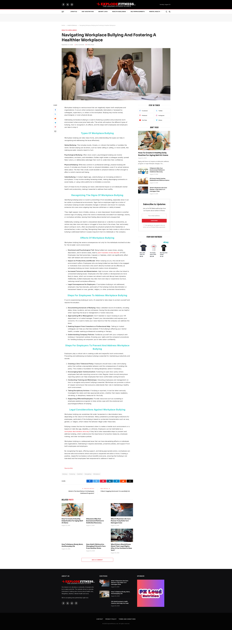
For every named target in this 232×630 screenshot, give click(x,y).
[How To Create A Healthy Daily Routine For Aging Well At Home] (73, 509)
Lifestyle (74, 11)
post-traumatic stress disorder (109, 253)
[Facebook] (55, 110)
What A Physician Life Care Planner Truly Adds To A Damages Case (121, 521)
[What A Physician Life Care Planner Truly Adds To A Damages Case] (122, 509)
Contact (99, 619)
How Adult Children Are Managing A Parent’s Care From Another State (95, 546)
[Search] (169, 12)
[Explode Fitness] (116, 4)
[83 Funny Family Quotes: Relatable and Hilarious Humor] (143, 180)
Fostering (72, 474)
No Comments (80, 44)
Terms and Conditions (127, 619)
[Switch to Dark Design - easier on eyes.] (166, 11)
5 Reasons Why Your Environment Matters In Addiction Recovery (95, 521)
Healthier (80, 474)
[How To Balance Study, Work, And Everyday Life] (73, 535)
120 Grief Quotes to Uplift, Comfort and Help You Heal (120, 602)
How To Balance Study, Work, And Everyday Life (72, 545)
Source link (68, 468)
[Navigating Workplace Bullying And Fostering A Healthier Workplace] (116, 74)
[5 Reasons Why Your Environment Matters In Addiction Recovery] (97, 509)
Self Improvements (138, 11)
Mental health (154, 11)
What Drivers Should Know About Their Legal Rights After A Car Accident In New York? (121, 547)
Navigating (88, 474)
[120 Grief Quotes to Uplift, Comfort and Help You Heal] (104, 603)
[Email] (55, 131)
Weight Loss (103, 11)
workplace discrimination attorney (76, 431)
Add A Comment (97, 559)
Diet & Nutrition (88, 11)
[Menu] (63, 12)
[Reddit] (55, 118)
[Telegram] (55, 122)
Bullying (65, 474)
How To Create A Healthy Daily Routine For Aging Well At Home (72, 521)
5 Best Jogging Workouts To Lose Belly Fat (115, 491)
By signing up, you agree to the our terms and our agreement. (154, 226)
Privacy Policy (155, 227)
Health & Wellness (119, 11)
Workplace (96, 474)
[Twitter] (55, 114)
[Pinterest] (55, 127)
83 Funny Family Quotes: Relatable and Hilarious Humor (159, 179)
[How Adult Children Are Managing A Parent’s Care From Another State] (97, 535)
